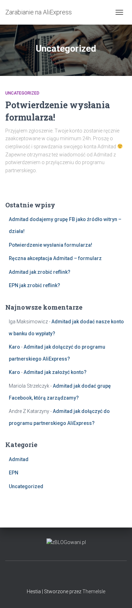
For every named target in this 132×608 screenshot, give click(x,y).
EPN (13, 473)
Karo (14, 347)
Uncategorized (22, 93)
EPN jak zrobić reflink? (34, 285)
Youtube (78, 576)
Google (66, 576)
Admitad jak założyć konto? (55, 372)
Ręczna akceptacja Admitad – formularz (55, 258)
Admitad (19, 459)
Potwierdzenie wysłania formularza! (50, 245)
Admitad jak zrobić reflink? (39, 272)
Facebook (53, 576)
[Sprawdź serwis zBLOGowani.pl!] (66, 542)
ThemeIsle (93, 591)
